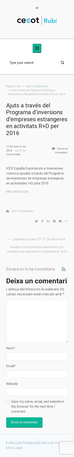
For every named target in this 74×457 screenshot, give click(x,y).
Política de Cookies (53, 443)
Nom (10, 348)
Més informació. (18, 191)
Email (10, 366)
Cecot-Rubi (13, 154)
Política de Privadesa (21, 443)
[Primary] (37, 48)
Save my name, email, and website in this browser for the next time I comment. (37, 406)
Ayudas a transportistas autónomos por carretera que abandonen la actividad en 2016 (37, 249)
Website (12, 384)
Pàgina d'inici (13, 86)
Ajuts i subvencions (36, 86)
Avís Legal (15, 448)
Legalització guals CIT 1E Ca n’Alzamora (39, 239)
